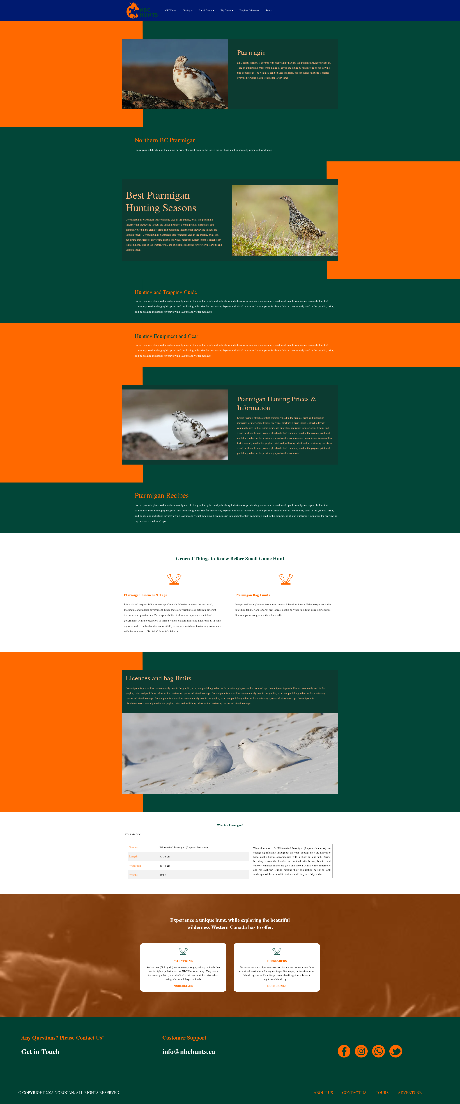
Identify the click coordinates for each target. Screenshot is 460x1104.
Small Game (205, 10)
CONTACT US (354, 1092)
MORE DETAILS (183, 986)
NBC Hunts (170, 10)
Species (133, 847)
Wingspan (135, 866)
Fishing (186, 10)
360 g (163, 874)
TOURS (382, 1092)
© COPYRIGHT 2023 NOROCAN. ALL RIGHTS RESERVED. (69, 1092)
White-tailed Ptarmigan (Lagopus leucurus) (184, 847)
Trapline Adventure (249, 10)
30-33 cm (165, 856)
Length (133, 856)
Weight (133, 875)
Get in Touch (40, 1051)
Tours (269, 10)
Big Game (225, 10)
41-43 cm (165, 865)
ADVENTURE (410, 1092)
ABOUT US (323, 1092)
